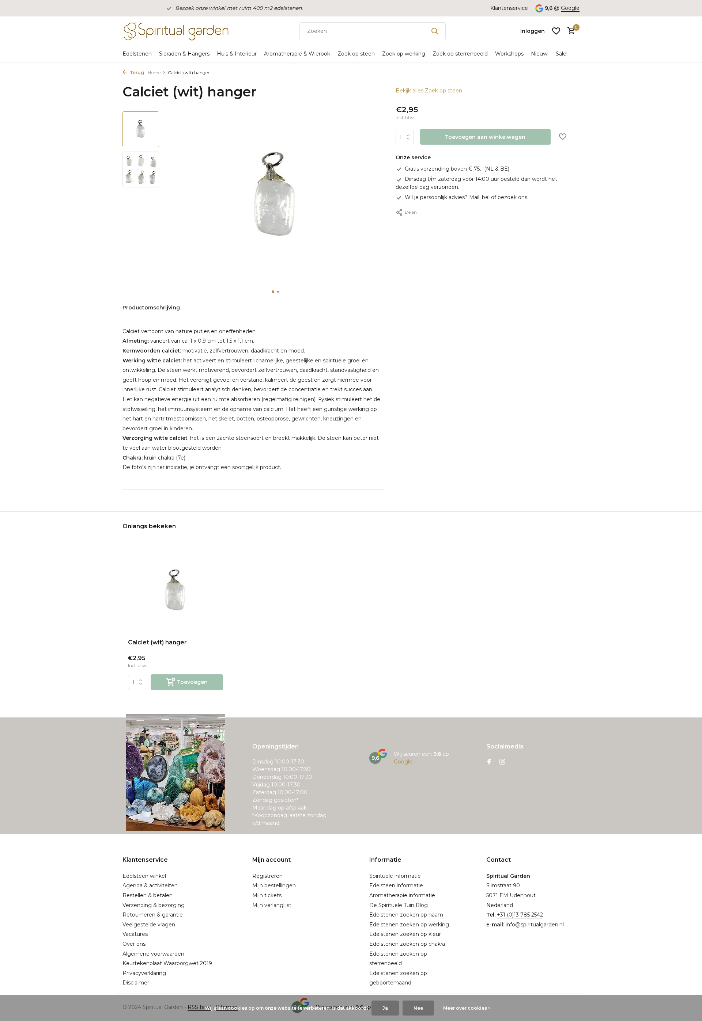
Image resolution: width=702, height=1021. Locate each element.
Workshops (509, 53)
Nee (418, 1008)
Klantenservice (509, 8)
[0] (569, 31)
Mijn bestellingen (274, 885)
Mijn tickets (267, 895)
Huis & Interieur (237, 53)
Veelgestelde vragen (148, 924)
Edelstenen (137, 53)
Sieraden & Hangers (184, 53)
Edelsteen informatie (396, 885)
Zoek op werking (403, 53)
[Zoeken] (434, 31)
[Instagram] (502, 762)
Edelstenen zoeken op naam (406, 914)
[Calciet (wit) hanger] (175, 591)
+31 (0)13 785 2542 (520, 914)
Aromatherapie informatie (402, 895)
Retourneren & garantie (152, 914)
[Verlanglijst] (556, 31)
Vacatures (135, 934)
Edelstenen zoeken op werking (409, 924)
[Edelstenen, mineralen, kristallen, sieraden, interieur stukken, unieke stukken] (175, 31)
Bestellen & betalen (147, 895)
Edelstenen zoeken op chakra (407, 944)
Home (154, 72)
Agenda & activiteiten (150, 885)
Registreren (267, 876)
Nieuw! (539, 53)
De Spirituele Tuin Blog (398, 905)
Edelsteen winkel (144, 876)
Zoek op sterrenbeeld (460, 53)
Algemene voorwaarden (153, 953)
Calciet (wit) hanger (157, 642)
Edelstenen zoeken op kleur (405, 934)
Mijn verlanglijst (271, 905)
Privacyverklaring (144, 973)
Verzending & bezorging (153, 905)
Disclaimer (135, 982)
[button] (273, 291)
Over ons (134, 944)
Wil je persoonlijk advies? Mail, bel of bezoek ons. (466, 197)
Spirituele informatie (395, 876)
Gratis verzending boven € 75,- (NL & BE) (457, 168)
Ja (385, 1008)
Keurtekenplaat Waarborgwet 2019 (167, 963)
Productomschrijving (151, 307)
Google (570, 8)
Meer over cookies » (466, 1008)
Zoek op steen (356, 53)
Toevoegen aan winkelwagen (485, 137)
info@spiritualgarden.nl (535, 924)
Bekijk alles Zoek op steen (429, 90)
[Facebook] (489, 762)
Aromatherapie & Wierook (297, 53)
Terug (136, 72)
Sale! (561, 53)
